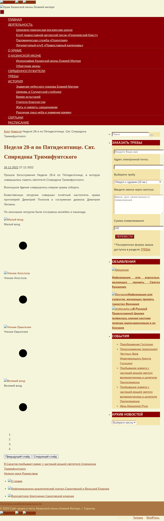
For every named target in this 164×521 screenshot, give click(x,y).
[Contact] (29, 2)
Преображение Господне (136, 344)
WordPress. (153, 517)
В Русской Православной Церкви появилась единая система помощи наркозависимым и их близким (134, 318)
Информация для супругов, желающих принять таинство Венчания (133, 299)
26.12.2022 (11, 167)
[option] (52, 242)
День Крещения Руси (134, 406)
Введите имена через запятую (134, 189)
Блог (7, 131)
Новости (16, 131)
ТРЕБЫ (145, 249)
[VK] (19, 2)
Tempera (138, 517)
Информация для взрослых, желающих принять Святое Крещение (136, 282)
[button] (56, 434)
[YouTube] (7, 2)
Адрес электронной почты (131, 159)
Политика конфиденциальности (21, 503)
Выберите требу (124, 174)
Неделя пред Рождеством (21, 473)
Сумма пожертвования (129, 220)
